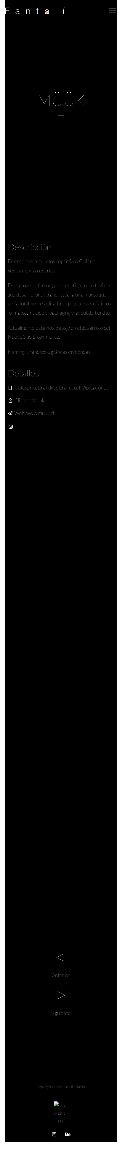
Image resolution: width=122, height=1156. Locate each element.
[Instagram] (11, 427)
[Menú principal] (112, 11)
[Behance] (68, 1134)
